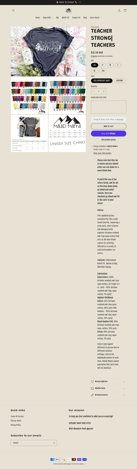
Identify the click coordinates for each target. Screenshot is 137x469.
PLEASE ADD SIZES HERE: (99, 97)
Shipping (94, 56)
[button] (13, 10)
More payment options (109, 140)
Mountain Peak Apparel (65, 464)
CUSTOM (119, 81)
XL (94, 71)
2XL (103, 71)
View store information (102, 153)
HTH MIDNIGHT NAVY (102, 81)
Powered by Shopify (78, 464)
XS (95, 65)
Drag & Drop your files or (108, 119)
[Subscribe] (54, 443)
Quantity (94, 86)
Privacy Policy (16, 421)
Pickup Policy (16, 425)
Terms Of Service (17, 416)
